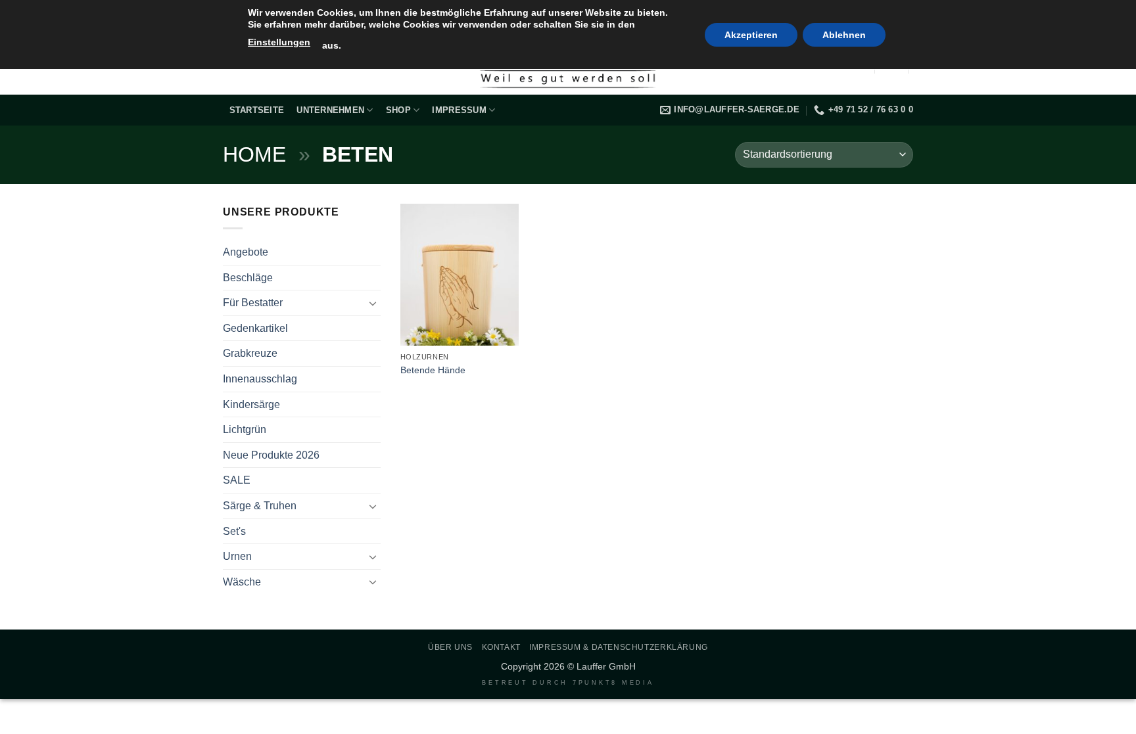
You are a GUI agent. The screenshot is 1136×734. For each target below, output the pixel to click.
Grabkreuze (250, 353)
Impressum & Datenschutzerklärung (618, 647)
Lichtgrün (244, 429)
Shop (398, 110)
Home (254, 154)
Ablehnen (844, 35)
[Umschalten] (373, 303)
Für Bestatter (253, 302)
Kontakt (501, 647)
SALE (236, 480)
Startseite (257, 110)
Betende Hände (432, 370)
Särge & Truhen (259, 505)
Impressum (459, 110)
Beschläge (248, 277)
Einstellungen (279, 42)
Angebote (245, 252)
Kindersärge (251, 404)
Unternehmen (330, 110)
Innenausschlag (260, 378)
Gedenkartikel (255, 328)
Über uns (450, 647)
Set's (234, 531)
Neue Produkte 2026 (271, 455)
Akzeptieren (751, 35)
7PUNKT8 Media (613, 682)
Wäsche (242, 581)
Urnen (237, 556)
